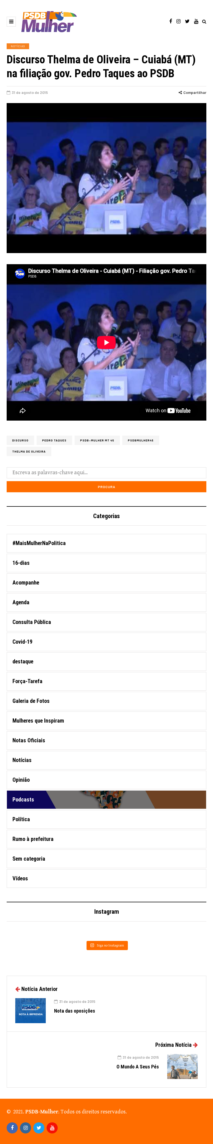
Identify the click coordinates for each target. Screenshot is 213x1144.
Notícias (18, 46)
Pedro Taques (54, 440)
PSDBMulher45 (141, 440)
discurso (20, 440)
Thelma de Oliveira (29, 451)
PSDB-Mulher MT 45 (97, 440)
